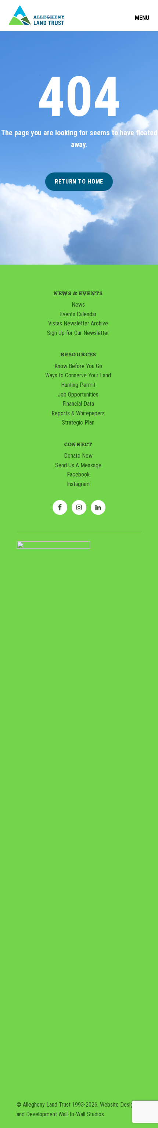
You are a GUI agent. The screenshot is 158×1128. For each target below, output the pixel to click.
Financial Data (78, 403)
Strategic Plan (78, 422)
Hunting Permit (78, 384)
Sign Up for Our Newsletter (78, 332)
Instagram (78, 484)
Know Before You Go (78, 366)
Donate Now (78, 455)
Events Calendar (78, 314)
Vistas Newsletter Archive (78, 323)
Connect (78, 444)
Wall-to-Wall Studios (81, 1114)
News (78, 304)
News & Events (78, 293)
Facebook (78, 474)
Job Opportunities (78, 394)
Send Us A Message (78, 465)
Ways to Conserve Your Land (78, 375)
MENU (142, 18)
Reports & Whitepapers (78, 413)
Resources (78, 354)
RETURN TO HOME (79, 181)
